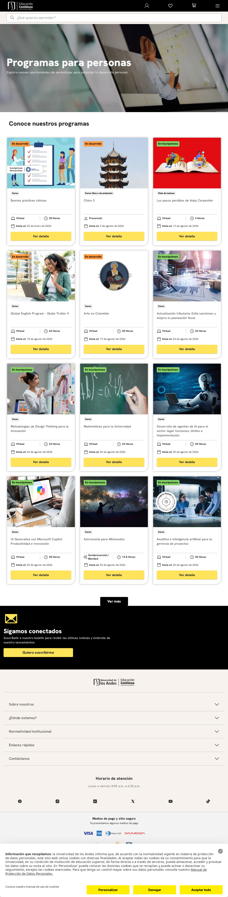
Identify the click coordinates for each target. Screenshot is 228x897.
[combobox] (114, 18)
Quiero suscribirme (38, 652)
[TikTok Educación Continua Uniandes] (208, 801)
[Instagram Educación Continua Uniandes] (57, 801)
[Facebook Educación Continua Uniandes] (20, 801)
